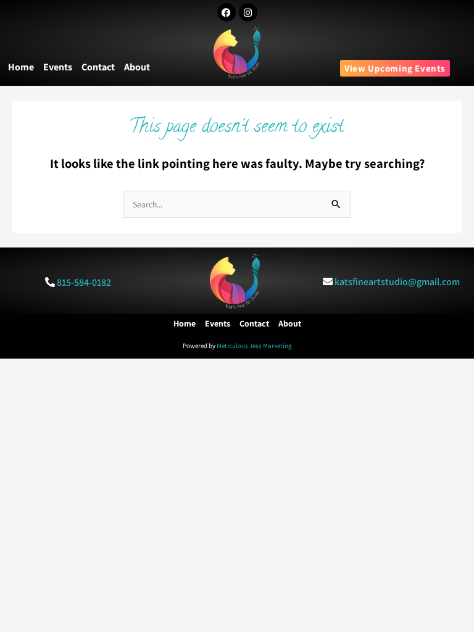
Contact (98, 66)
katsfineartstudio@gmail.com (397, 281)
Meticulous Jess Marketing (254, 345)
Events (57, 66)
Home (21, 66)
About (137, 66)
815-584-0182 (84, 282)
